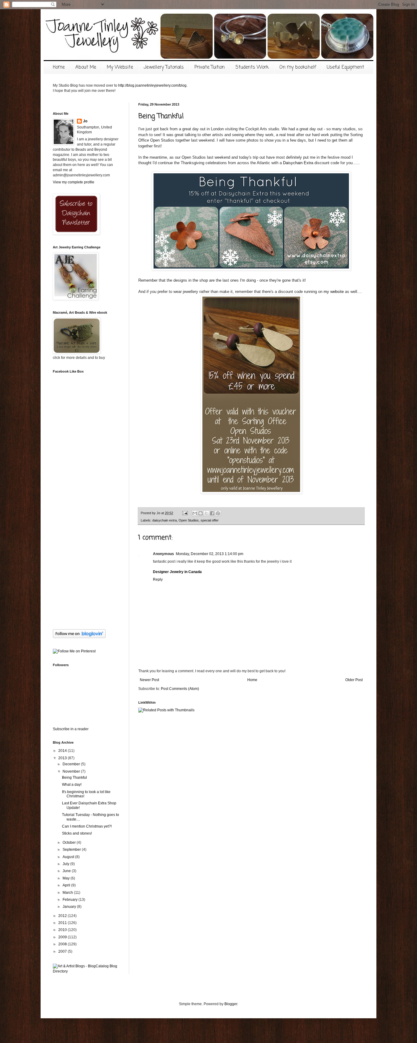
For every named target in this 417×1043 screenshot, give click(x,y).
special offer (210, 520)
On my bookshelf (297, 67)
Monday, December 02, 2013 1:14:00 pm (209, 554)
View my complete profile (73, 182)
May (67, 878)
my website (334, 291)
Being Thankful (74, 777)
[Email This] (195, 513)
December (72, 764)
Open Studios (189, 520)
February (70, 899)
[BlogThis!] (201, 513)
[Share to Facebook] (212, 513)
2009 (63, 937)
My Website (120, 67)
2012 (63, 916)
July (66, 864)
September (72, 849)
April (67, 885)
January (70, 906)
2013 (63, 758)
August (69, 857)
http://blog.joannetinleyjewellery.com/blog (152, 85)
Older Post (354, 680)
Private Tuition (209, 67)
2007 (63, 951)
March (68, 892)
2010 (63, 930)
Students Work (252, 67)
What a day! (72, 784)
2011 (63, 923)
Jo (85, 121)
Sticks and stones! (77, 833)
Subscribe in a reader (71, 729)
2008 (63, 944)
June (67, 871)
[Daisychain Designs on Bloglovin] (79, 637)
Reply (158, 579)
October (70, 842)
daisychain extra (164, 520)
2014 (63, 751)
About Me (85, 67)
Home (59, 67)
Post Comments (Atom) (180, 689)
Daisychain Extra (298, 163)
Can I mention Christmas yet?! (87, 826)
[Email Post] (185, 513)
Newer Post (149, 680)
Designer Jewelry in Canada (177, 572)
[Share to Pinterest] (218, 513)
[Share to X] (206, 513)
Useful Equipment (345, 67)
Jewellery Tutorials (164, 67)
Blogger (230, 1004)
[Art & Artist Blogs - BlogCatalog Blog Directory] (86, 971)
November (72, 771)
